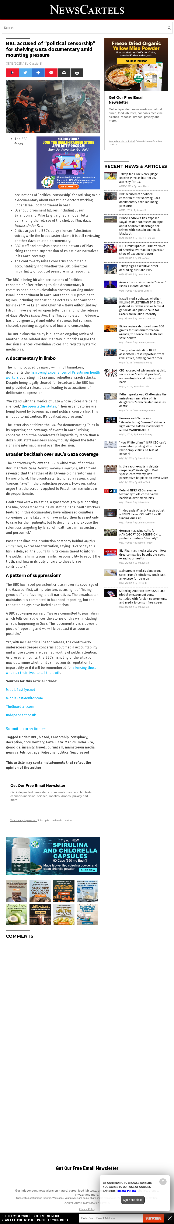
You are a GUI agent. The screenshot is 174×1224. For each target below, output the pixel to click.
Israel (40, 747)
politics (63, 752)
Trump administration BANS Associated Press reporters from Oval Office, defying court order (141, 354)
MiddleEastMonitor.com (24, 698)
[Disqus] (53, 995)
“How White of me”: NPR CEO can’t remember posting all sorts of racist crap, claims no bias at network (142, 448)
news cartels (16, 752)
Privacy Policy (87, 1209)
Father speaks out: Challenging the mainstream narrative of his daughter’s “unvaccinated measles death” (143, 400)
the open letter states (39, 406)
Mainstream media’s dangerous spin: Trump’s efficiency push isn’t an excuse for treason (142, 574)
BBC (34, 737)
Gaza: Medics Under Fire (74, 742)
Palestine (48, 752)
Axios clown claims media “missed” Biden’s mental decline (143, 284)
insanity (28, 747)
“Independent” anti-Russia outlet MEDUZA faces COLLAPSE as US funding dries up (141, 514)
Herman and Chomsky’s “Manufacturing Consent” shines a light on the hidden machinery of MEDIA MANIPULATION (142, 424)
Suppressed (79, 752)
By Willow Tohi (142, 258)
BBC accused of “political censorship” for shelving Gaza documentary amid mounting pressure (139, 200)
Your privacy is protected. (23, 820)
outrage (33, 752)
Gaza (50, 742)
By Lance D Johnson (145, 238)
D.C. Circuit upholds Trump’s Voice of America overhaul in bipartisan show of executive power (142, 250)
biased (44, 737)
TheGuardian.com (20, 707)
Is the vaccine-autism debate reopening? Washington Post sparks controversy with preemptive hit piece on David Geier (143, 472)
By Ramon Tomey (143, 362)
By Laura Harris (141, 186)
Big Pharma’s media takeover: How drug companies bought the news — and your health (142, 554)
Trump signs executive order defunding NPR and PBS (138, 268)
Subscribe (153, 1218)
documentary (34, 742)
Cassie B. (35, 63)
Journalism (54, 747)
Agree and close (132, 1200)
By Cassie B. (140, 210)
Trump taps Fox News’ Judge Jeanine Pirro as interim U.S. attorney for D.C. (138, 178)
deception (14, 742)
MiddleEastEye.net (20, 690)
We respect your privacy (65, 1198)
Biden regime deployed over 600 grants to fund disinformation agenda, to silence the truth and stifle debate (141, 332)
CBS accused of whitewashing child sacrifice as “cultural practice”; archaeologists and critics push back (142, 376)
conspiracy (78, 737)
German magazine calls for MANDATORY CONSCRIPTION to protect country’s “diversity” (140, 534)
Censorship (60, 737)
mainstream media (80, 747)
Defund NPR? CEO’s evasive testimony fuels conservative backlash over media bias (139, 494)
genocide (13, 747)
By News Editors (143, 290)
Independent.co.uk (21, 715)
